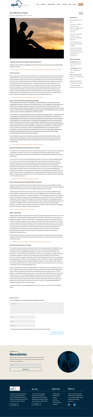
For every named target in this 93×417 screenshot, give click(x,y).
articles (24, 15)
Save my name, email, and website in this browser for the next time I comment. (30, 329)
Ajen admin (13, 15)
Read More (14, 404)
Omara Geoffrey (74, 85)
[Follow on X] (72, 405)
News (70, 4)
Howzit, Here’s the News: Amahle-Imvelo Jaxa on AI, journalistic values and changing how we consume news (76, 51)
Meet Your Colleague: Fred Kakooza (75, 64)
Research (65, 4)
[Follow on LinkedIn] (74, 405)
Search (81, 13)
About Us (43, 4)
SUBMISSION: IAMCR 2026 (76, 87)
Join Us (80, 4)
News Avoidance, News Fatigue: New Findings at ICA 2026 (76, 43)
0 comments (29, 15)
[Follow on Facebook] (69, 405)
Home (37, 4)
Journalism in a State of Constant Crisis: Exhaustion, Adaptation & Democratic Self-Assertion (76, 28)
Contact (75, 4)
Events (58, 4)
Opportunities (51, 4)
